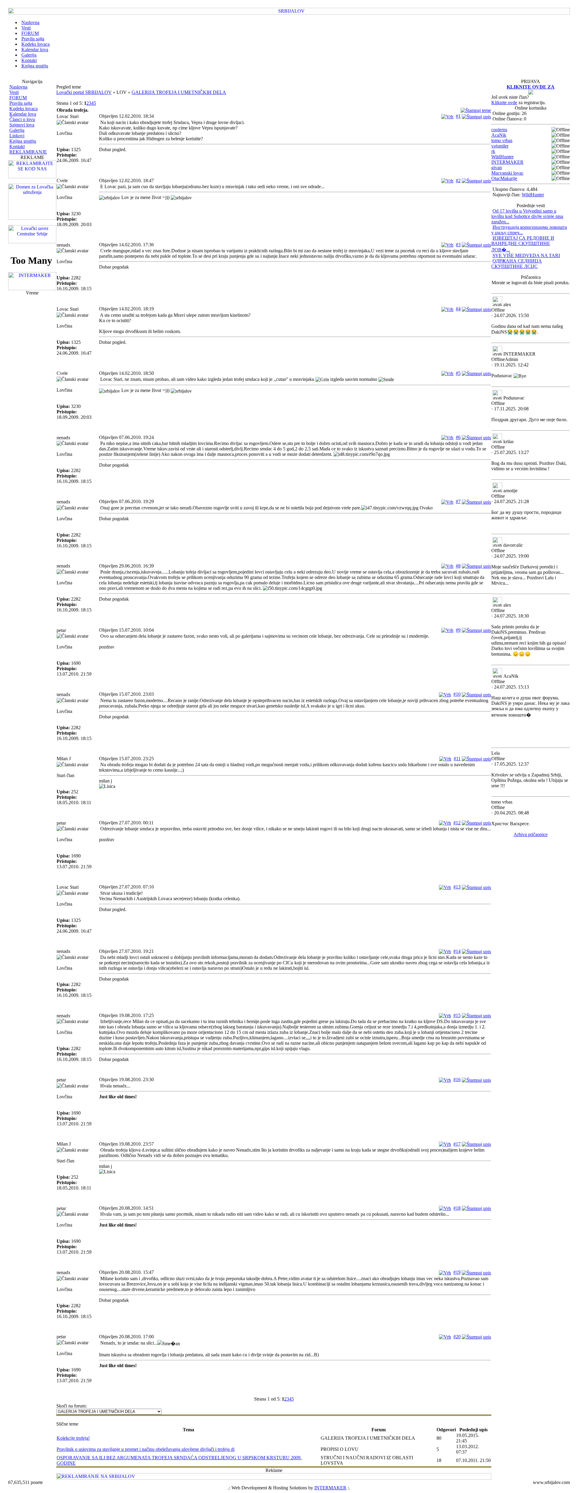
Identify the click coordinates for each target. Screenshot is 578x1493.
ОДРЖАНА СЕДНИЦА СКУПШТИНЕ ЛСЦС (516, 263)
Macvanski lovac (507, 173)
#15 (457, 1015)
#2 (458, 180)
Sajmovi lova (21, 124)
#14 (457, 951)
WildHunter (502, 156)
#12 (457, 822)
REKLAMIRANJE (28, 151)
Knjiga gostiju (22, 141)
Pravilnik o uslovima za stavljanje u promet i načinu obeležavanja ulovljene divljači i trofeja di (146, 1449)
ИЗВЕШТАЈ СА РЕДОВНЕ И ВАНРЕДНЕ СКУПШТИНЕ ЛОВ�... (522, 243)
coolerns (499, 129)
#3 (458, 244)
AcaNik (498, 135)
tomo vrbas (501, 140)
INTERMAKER (507, 162)
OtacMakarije (504, 178)
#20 (457, 1336)
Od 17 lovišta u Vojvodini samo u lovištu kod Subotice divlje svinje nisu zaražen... (527, 216)
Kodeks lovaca (23, 108)
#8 (458, 565)
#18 (457, 1208)
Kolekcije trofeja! (73, 1438)
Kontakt (17, 146)
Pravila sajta (20, 103)
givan (496, 167)
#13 (457, 886)
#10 (457, 694)
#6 (458, 437)
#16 (457, 1079)
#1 (458, 116)
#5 (458, 373)
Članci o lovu (22, 119)
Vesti (14, 92)
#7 (458, 501)
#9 (458, 630)
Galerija (16, 130)
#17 (457, 1143)
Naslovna (18, 86)
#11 (457, 758)
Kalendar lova (22, 114)
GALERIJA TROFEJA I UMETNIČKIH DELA (179, 92)
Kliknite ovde (504, 102)
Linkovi (16, 135)
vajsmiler (499, 145)
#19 (457, 1272)
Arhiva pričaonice (531, 834)
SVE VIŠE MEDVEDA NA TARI (526, 255)
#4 (458, 308)
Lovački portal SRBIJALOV (84, 92)
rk (493, 151)
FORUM (18, 97)
